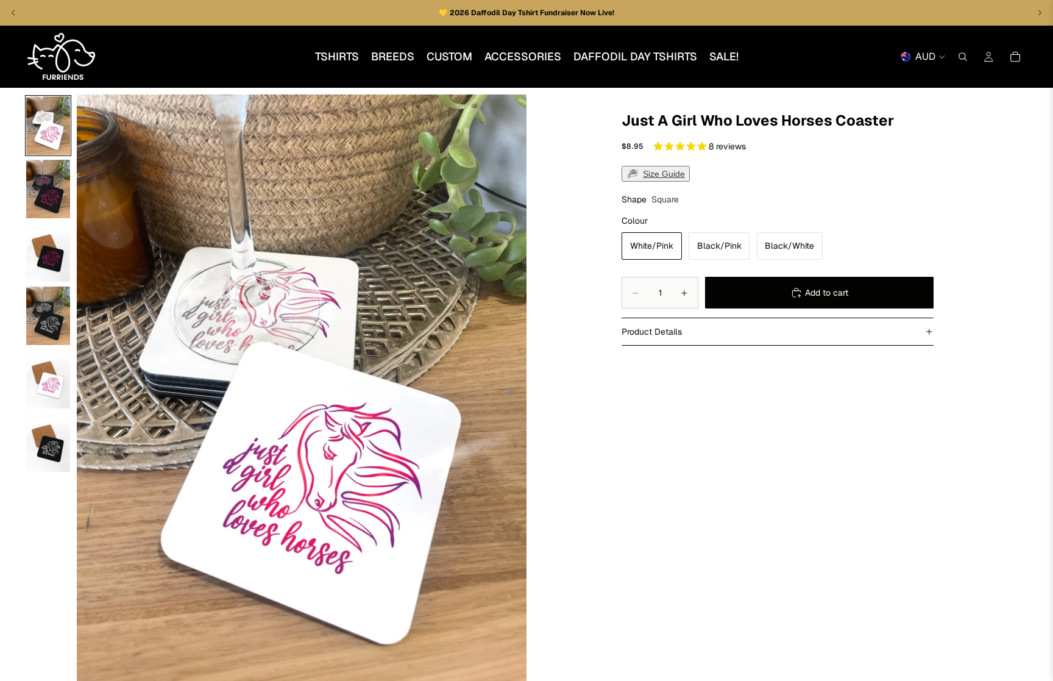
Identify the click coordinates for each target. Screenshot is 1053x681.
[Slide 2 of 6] (48, 189)
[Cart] (1015, 56)
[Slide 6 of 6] (48, 442)
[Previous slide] (90, 395)
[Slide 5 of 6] (48, 379)
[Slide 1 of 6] (48, 125)
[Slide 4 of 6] (48, 316)
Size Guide (664, 174)
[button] (681, 146)
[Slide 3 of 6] (48, 252)
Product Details (652, 331)
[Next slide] (513, 395)
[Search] (962, 56)
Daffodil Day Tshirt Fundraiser (525, 13)
